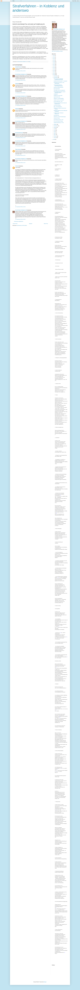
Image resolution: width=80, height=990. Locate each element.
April (55, 133)
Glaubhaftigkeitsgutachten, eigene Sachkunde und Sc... (59, 92)
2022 (54, 57)
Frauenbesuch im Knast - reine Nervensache (59, 83)
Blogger (45, 981)
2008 (54, 139)
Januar (55, 137)
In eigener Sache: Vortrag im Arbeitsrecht (58, 113)
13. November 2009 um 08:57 (20, 92)
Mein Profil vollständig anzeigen (57, 51)
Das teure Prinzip (57, 118)
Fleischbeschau (56, 115)
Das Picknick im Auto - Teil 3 (58, 119)
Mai (54, 131)
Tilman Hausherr (18, 149)
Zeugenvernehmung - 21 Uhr (59, 122)
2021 (54, 58)
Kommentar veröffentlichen (18, 221)
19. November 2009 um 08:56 (20, 219)
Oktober (55, 124)
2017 (54, 64)
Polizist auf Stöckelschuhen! (58, 87)
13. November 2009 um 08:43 (20, 80)
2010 (54, 73)
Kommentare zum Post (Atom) (22, 225)
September (56, 125)
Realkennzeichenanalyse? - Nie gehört (60, 81)
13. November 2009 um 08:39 (20, 70)
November (56, 77)
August (55, 127)
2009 (54, 74)
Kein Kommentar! (57, 88)
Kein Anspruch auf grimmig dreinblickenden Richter (58, 79)
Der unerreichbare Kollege (58, 121)
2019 (54, 61)
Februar (55, 136)
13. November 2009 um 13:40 (20, 117)
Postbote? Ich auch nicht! (58, 95)
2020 (54, 60)
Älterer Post (46, 223)
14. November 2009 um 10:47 (20, 162)
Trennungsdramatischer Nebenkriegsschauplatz (58, 85)
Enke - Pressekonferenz (58, 106)
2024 (54, 55)
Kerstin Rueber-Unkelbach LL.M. (21, 74)
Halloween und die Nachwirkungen (60, 116)
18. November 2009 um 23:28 (20, 206)
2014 (54, 67)
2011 (54, 71)
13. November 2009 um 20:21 (20, 155)
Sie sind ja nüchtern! (57, 105)
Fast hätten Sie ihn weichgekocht (59, 90)
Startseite (30, 223)
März (55, 134)
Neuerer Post (15, 223)
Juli (54, 128)
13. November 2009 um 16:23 (20, 137)
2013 (54, 68)
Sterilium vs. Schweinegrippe (59, 98)
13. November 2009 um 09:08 (20, 105)
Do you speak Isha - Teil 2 (58, 101)
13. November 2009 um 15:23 (20, 129)
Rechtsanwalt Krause (19, 132)
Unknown (17, 83)
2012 (54, 70)
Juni (55, 130)
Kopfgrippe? (56, 94)
